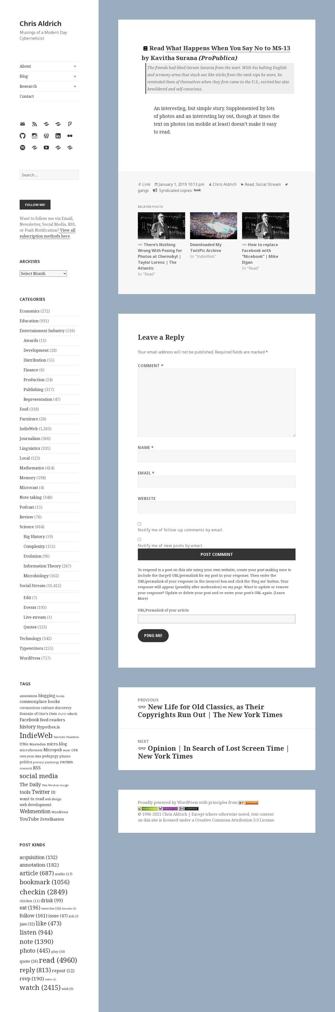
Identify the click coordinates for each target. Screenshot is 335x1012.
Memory (28, 477)
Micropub (52, 749)
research (26, 768)
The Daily (30, 784)
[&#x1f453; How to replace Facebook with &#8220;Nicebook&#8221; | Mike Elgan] (265, 225)
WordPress (30, 658)
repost (63, 971)
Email (146, 473)
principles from (223, 802)
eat (30, 907)
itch (73, 916)
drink (52, 900)
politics (26, 762)
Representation (38, 399)
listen (36, 932)
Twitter (41, 791)
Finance (31, 370)
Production (34, 379)
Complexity (34, 546)
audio (63, 873)
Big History (34, 536)
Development (36, 350)
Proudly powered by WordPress (168, 802)
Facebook (29, 720)
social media (39, 775)
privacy (38, 762)
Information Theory (42, 566)
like (49, 923)
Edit (27, 597)
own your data (30, 756)
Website (146, 498)
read (58, 960)
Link (146, 184)
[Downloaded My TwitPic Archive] (213, 225)
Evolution (32, 556)
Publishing (34, 389)
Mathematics (32, 468)
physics (65, 756)
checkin (43, 891)
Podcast (27, 507)
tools (25, 792)
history (28, 726)
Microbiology (36, 575)
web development (36, 804)
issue (58, 916)
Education (29, 321)
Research (28, 86)
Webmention (35, 811)
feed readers (52, 720)
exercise (51, 908)
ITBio (24, 744)
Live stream (35, 617)
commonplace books (40, 701)
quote (29, 961)
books (60, 696)
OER (74, 750)
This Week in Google (55, 785)
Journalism (30, 438)
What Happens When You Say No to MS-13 (228, 48)
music (66, 750)
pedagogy (50, 756)
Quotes (30, 627)
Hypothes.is (48, 727)
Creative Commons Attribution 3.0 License (234, 820)
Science (27, 526)
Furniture (29, 419)
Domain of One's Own (38, 713)
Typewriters (31, 648)
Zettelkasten (52, 819)
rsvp (32, 978)
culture (47, 707)
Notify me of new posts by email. (170, 545)
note (36, 941)
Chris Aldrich (41, 23)
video (50, 979)
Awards (31, 340)
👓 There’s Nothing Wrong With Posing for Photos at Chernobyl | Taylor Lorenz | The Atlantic (160, 256)
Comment (150, 365)
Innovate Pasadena (66, 737)
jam (27, 924)
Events (30, 607)
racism (66, 761)
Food (24, 409)
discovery (63, 707)
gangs (143, 190)
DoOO (62, 714)
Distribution (35, 360)
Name (146, 447)
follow (33, 915)
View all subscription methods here (47, 233)
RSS (37, 768)
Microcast (29, 487)
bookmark (45, 882)
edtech (72, 714)
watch (40, 987)
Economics (29, 311)
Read (249, 184)
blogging (46, 695)
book (197, 189)
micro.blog (57, 744)
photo (35, 950)
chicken (30, 901)
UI (53, 792)
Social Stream (32, 585)
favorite (69, 908)
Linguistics (30, 448)
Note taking (31, 497)
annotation (39, 864)
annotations (28, 696)
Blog (24, 76)
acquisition (38, 857)
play (58, 951)
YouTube (29, 819)
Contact (27, 96)
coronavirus (30, 707)
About (25, 66)
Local (25, 458)
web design (53, 799)
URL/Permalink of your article (163, 610)
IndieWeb (29, 428)
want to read (32, 798)
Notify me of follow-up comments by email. (180, 530)
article (37, 873)
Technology (30, 638)
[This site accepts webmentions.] (168, 808)
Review (26, 517)
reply (35, 970)
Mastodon (37, 744)
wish (67, 989)
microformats (31, 750)
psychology (52, 762)
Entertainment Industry (42, 330)
